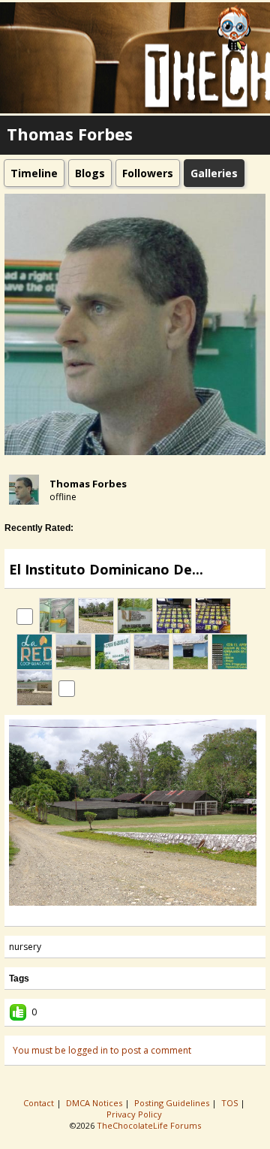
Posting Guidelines (173, 1102)
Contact (39, 1102)
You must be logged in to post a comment (102, 1050)
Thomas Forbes (88, 483)
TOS (230, 1102)
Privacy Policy (135, 1114)
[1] (111, 915)
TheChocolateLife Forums (149, 1125)
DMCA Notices (95, 1102)
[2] (117, 915)
